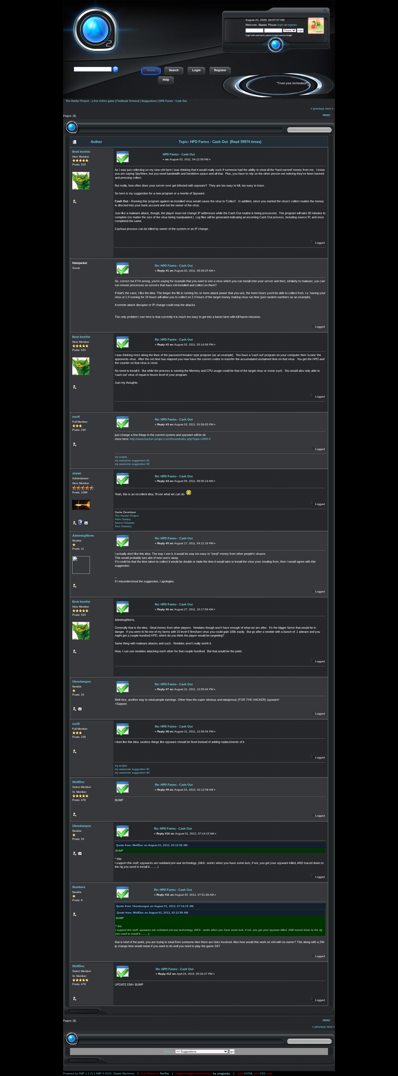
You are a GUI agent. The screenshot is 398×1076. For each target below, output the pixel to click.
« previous (317, 108)
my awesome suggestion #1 (132, 460)
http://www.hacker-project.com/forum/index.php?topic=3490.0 (170, 439)
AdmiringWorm (83, 535)
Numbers (78, 887)
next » (329, 108)
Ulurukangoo (81, 681)
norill (76, 416)
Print (327, 115)
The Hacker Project (127, 515)
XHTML (248, 1073)
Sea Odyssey (123, 526)
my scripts (121, 456)
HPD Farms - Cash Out (173, 101)
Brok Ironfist (81, 151)
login (280, 24)
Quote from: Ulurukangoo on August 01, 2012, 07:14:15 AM (154, 906)
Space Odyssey (125, 522)
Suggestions (149, 101)
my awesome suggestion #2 (132, 463)
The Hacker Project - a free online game (329, 18)
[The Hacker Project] (80, 524)
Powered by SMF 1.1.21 (78, 1073)
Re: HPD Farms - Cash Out (174, 265)
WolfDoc (78, 782)
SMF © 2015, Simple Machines (115, 1073)
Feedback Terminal (127, 101)
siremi (76, 473)
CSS (262, 1073)
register (292, 24)
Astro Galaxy (123, 519)
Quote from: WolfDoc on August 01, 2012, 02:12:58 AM (151, 845)
